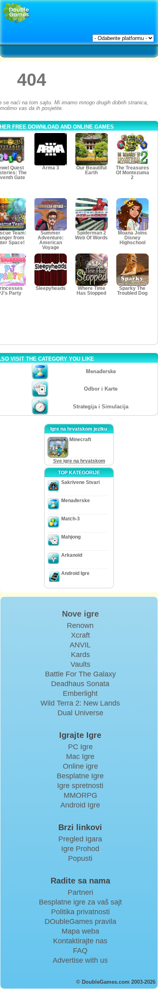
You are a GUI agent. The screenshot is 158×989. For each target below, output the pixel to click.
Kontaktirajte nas (80, 941)
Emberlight (80, 693)
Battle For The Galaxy (80, 674)
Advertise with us (80, 960)
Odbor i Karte (100, 389)
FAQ (80, 951)
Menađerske (101, 371)
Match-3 (70, 518)
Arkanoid (71, 555)
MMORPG (80, 795)
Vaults (80, 664)
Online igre (80, 766)
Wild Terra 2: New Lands (80, 703)
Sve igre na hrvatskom (79, 461)
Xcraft (80, 635)
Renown (80, 625)
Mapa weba (80, 931)
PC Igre (80, 747)
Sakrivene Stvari (80, 482)
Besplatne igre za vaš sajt (80, 902)
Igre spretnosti (80, 786)
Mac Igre (80, 756)
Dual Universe (80, 713)
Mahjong (71, 537)
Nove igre (80, 613)
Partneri (80, 892)
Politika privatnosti (80, 912)
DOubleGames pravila (80, 921)
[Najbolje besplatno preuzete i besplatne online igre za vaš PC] (16, 13)
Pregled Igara (80, 839)
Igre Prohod (80, 849)
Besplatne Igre (80, 776)
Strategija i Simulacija (100, 407)
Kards (80, 655)
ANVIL (80, 645)
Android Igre (75, 573)
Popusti (80, 858)
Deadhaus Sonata (80, 684)
